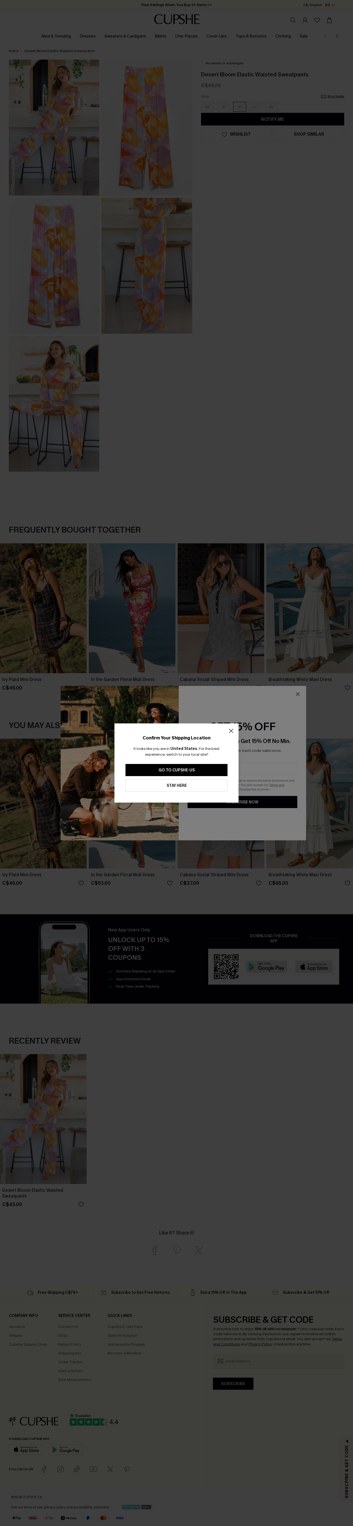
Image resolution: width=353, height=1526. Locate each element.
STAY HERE (177, 785)
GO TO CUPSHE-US (177, 770)
